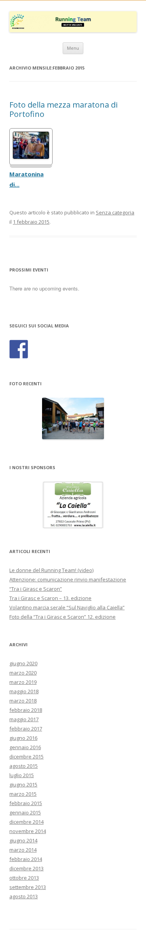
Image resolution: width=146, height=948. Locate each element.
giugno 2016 (23, 737)
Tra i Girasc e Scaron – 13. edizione (50, 598)
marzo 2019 (23, 681)
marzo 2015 (23, 793)
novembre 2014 (27, 831)
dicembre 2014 (26, 821)
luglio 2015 (21, 775)
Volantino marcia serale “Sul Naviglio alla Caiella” (67, 607)
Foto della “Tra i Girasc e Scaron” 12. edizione (62, 616)
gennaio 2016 (25, 747)
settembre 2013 (27, 887)
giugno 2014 (23, 840)
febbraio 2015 (25, 803)
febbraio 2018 (25, 709)
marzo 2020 (23, 672)
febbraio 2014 (25, 859)
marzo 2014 (23, 849)
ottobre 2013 (24, 877)
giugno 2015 (23, 784)
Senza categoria (115, 212)
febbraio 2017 (25, 728)
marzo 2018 (23, 700)
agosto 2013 (23, 896)
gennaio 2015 (25, 812)
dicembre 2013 (26, 868)
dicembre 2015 (26, 756)
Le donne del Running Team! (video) (51, 570)
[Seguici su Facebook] (18, 349)
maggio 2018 (24, 691)
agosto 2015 (23, 765)
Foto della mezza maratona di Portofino (63, 109)
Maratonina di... (26, 179)
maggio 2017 (24, 719)
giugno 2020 (23, 663)
